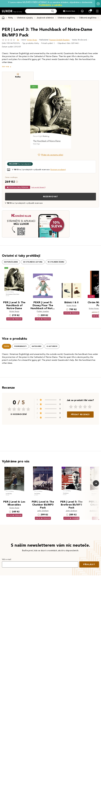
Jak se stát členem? (38, 187)
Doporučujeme (11, 262)
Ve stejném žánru (56, 262)
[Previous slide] (23, 117)
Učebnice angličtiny (66, 17)
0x (18, 40)
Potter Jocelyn (43, 311)
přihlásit (89, 564)
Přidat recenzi (80, 414)
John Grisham (43, 511)
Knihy (10, 17)
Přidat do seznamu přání (52, 155)
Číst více (5, 66)
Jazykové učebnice (45, 17)
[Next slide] (78, 117)
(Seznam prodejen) (58, 170)
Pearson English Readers (59, 40)
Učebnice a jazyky (25, 17)
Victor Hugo (32, 40)
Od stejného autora (32, 262)
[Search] (52, 11)
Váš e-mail (6, 559)
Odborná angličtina (87, 17)
